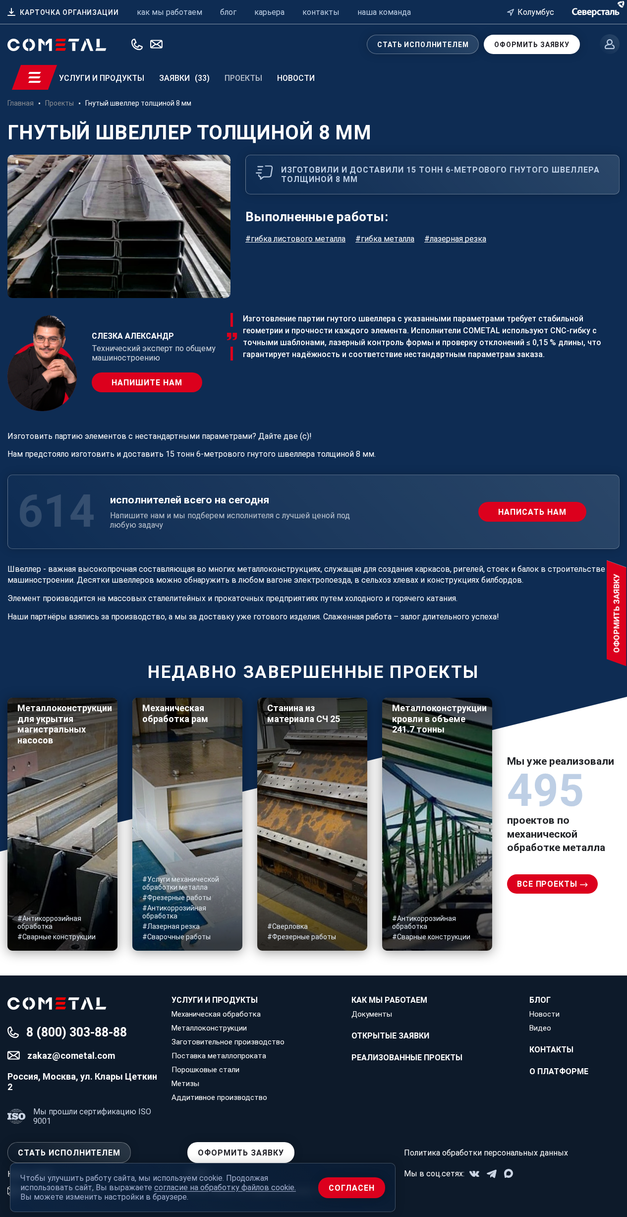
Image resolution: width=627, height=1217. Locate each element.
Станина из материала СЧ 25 (303, 713)
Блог (540, 1000)
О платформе (558, 1071)
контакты (321, 12)
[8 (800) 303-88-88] (137, 44)
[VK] (474, 1174)
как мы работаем (169, 12)
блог (228, 12)
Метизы (185, 1083)
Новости (296, 78)
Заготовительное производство (228, 1041)
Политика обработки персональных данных (486, 1152)
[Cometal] (596, 11)
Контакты (551, 1049)
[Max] (509, 1174)
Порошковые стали (205, 1069)
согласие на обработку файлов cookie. (225, 1187)
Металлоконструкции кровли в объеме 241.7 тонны (437, 718)
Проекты (243, 78)
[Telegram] (492, 1174)
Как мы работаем (389, 1000)
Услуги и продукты (101, 78)
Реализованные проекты (406, 1057)
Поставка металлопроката (218, 1055)
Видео (540, 1028)
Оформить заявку (532, 45)
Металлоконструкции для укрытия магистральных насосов (62, 724)
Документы (371, 1014)
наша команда (384, 12)
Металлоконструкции (209, 1028)
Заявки (184, 78)
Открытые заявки (390, 1035)
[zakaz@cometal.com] (156, 44)
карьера (269, 12)
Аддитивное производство (219, 1097)
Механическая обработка (216, 1014)
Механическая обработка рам (175, 713)
